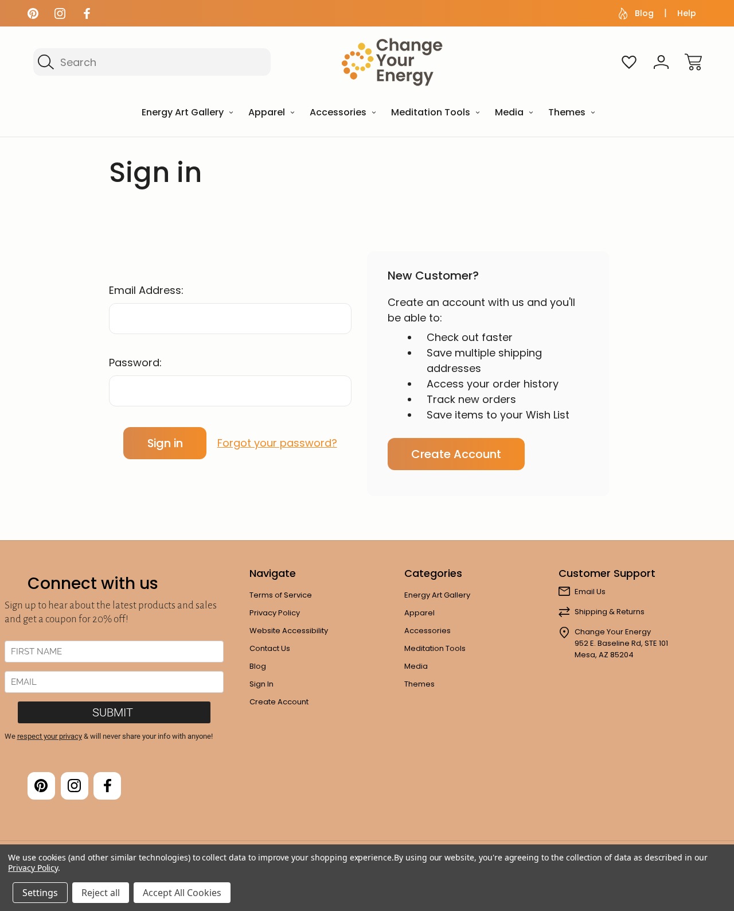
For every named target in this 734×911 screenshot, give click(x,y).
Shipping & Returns (610, 611)
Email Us (590, 591)
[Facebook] (86, 13)
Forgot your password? (277, 443)
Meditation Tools (435, 648)
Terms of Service (280, 595)
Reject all (100, 892)
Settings (40, 892)
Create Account (456, 454)
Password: (135, 362)
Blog (644, 13)
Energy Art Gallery (437, 595)
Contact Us (269, 648)
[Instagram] (59, 13)
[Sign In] (661, 62)
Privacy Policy (274, 612)
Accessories (427, 630)
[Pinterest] (33, 13)
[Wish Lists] (629, 62)
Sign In (261, 684)
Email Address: (146, 290)
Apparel (419, 612)
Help (686, 13)
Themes (419, 684)
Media (416, 666)
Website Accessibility (288, 630)
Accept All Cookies (182, 892)
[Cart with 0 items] (693, 62)
